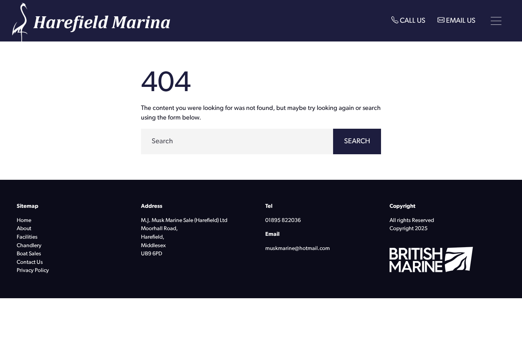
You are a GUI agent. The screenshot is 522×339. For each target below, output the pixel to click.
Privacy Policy (33, 270)
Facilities (27, 237)
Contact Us (30, 262)
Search (357, 141)
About (24, 229)
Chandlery (29, 246)
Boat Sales (29, 254)
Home (24, 220)
